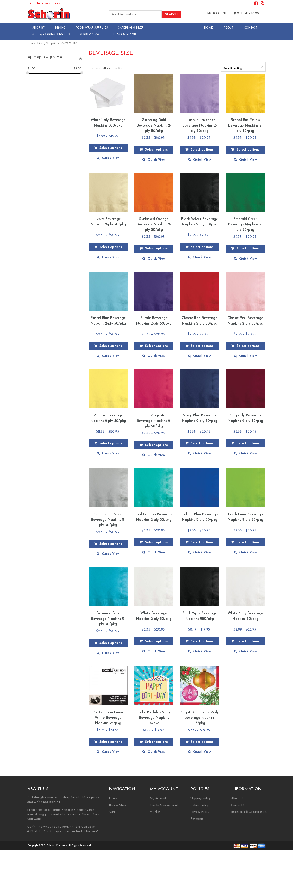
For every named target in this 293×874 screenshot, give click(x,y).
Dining (60, 27)
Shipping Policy (200, 798)
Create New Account (164, 805)
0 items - (247, 13)
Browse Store (118, 805)
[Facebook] (256, 4)
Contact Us (239, 805)
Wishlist (155, 812)
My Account (217, 13)
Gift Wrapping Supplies (51, 34)
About (228, 27)
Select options (110, 148)
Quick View (110, 158)
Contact (250, 27)
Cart (112, 812)
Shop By (38, 27)
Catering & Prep (131, 27)
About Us (237, 798)
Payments (197, 818)
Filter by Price (44, 58)
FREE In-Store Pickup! (45, 3)
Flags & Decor (124, 34)
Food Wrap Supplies (92, 27)
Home (208, 27)
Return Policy (199, 805)
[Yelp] (263, 4)
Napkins (52, 43)
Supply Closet (91, 34)
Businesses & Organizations (249, 812)
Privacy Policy (199, 812)
